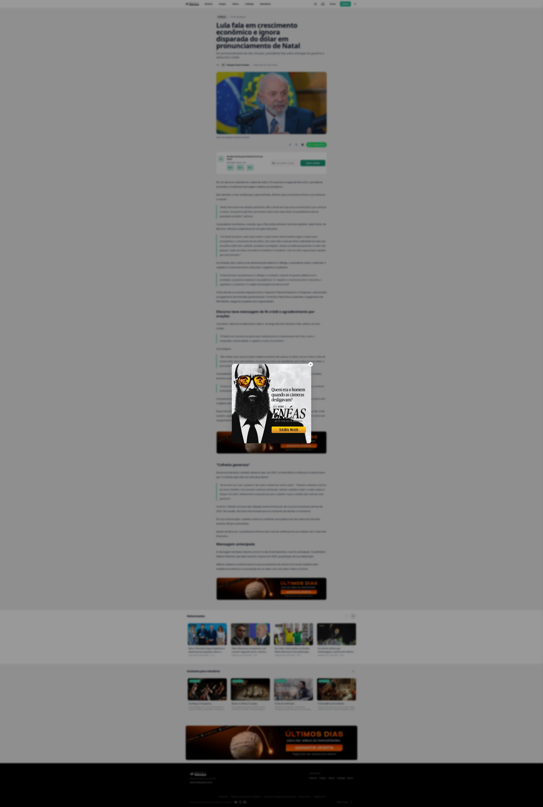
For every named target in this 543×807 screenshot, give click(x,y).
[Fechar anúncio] (310, 364)
